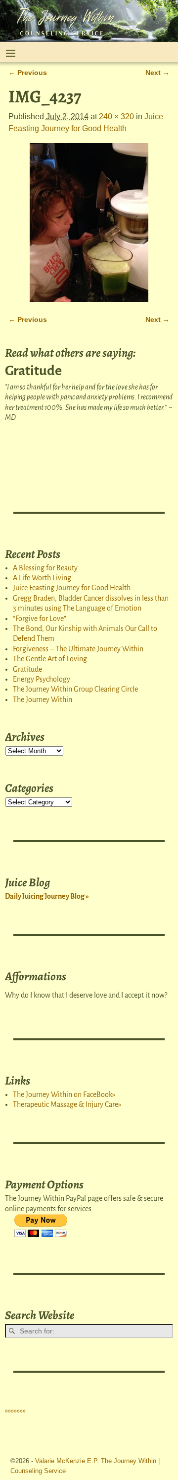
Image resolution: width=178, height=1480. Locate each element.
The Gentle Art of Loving (50, 659)
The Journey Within (42, 699)
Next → (157, 73)
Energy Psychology (41, 679)
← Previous (27, 73)
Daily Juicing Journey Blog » (47, 896)
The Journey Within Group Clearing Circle (75, 689)
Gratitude (27, 669)
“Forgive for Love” (39, 619)
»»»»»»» (15, 1410)
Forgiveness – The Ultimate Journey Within (78, 649)
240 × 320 (116, 116)
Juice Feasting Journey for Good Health (72, 588)
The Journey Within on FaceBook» (64, 1094)
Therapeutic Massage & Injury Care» (67, 1104)
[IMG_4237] (89, 222)
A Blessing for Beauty (45, 568)
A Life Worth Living (42, 578)
